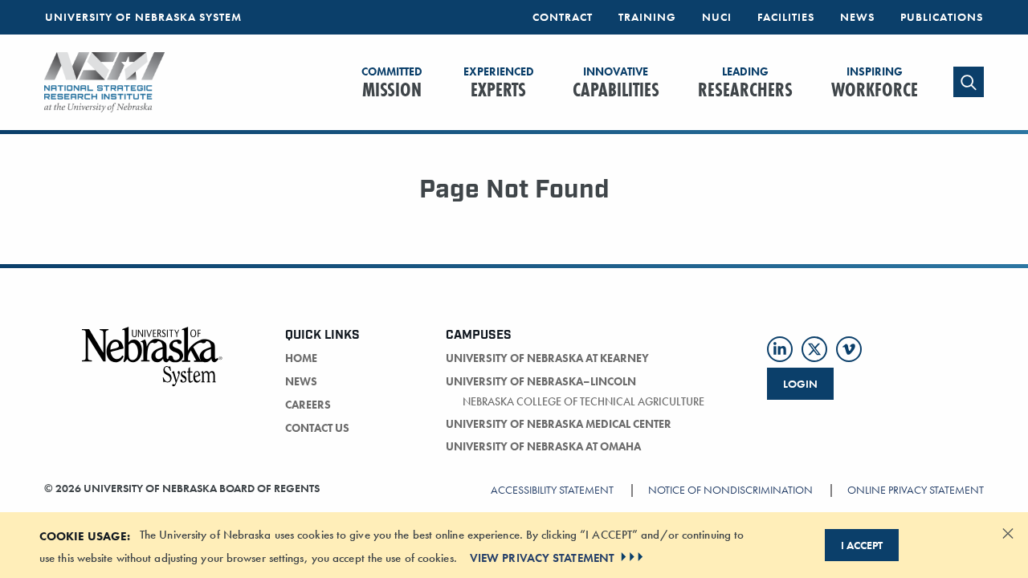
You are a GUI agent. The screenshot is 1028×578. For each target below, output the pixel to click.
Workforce (874, 83)
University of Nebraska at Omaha (543, 446)
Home (301, 358)
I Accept (862, 545)
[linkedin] (780, 349)
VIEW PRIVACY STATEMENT (542, 557)
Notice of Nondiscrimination (730, 489)
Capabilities (616, 83)
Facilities (785, 17)
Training (647, 17)
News (857, 17)
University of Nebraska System (143, 17)
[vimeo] (849, 349)
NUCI (717, 17)
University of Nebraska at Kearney (547, 358)
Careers (308, 404)
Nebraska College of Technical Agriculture (583, 401)
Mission (391, 83)
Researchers (745, 83)
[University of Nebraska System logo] (152, 366)
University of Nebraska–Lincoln (541, 381)
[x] (814, 349)
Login (800, 384)
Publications (941, 17)
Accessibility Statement (552, 489)
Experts (498, 83)
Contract (562, 17)
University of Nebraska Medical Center (558, 424)
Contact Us (317, 428)
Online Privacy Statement (915, 489)
